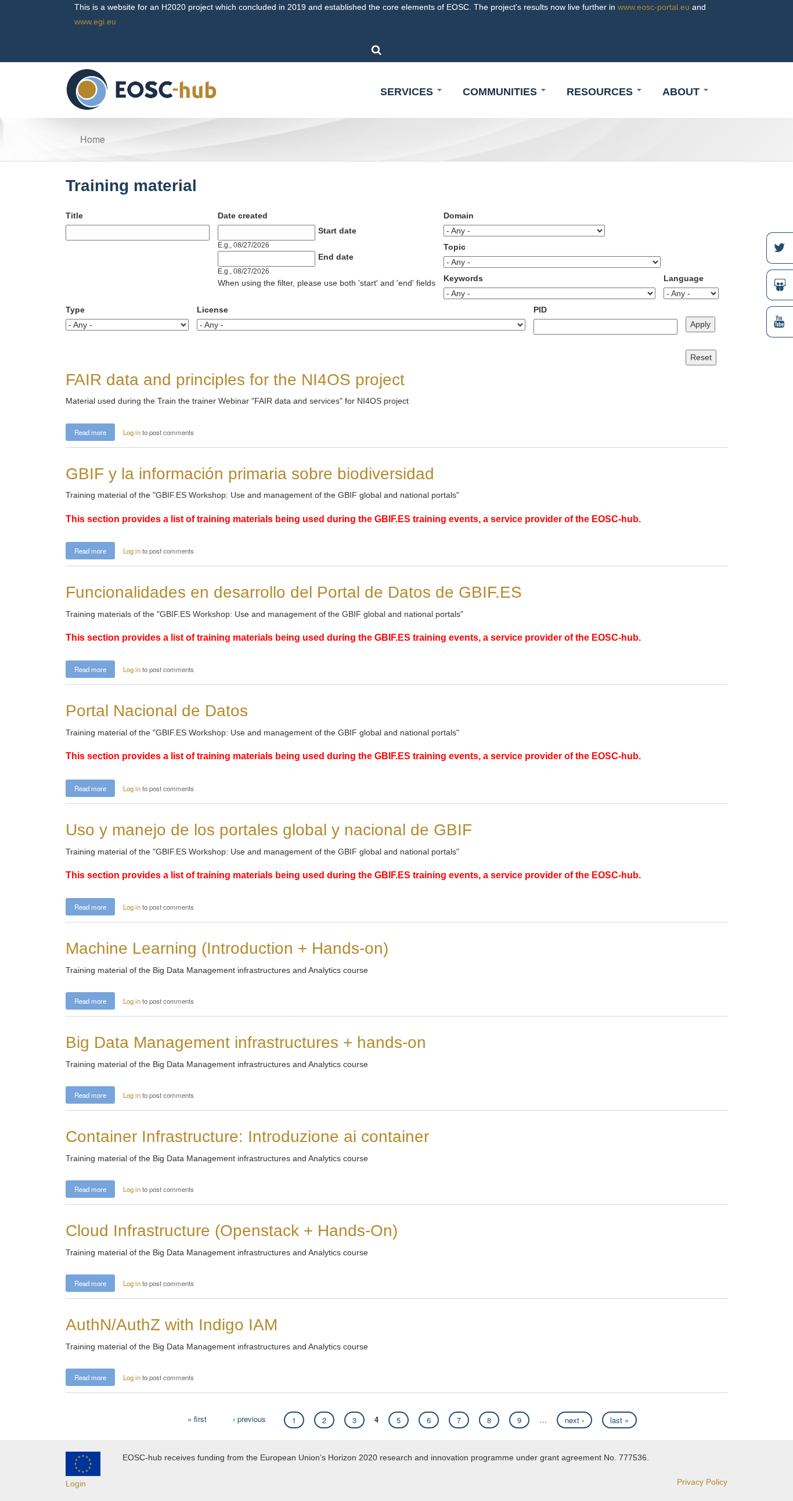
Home (92, 139)
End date (336, 256)
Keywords (463, 278)
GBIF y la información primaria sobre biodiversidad (250, 474)
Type (75, 309)
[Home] (142, 89)
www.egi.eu (95, 21)
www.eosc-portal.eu (654, 7)
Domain (459, 215)
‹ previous (249, 1418)
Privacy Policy (702, 1481)
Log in (131, 432)
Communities (501, 92)
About (682, 92)
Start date (337, 230)
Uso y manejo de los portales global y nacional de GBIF (269, 830)
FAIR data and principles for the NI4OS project (235, 380)
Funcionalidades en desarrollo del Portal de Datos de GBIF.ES (294, 592)
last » (619, 1419)
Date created (243, 215)
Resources (601, 92)
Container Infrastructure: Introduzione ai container (247, 1136)
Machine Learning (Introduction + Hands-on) (227, 948)
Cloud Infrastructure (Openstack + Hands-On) (232, 1231)
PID (540, 309)
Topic (455, 247)
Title (74, 215)
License (212, 309)
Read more (94, 431)
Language (684, 278)
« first (197, 1418)
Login (76, 1483)
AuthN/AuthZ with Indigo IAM (171, 1325)
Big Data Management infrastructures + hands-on (246, 1042)
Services (408, 92)
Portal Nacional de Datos (157, 711)
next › (574, 1419)
